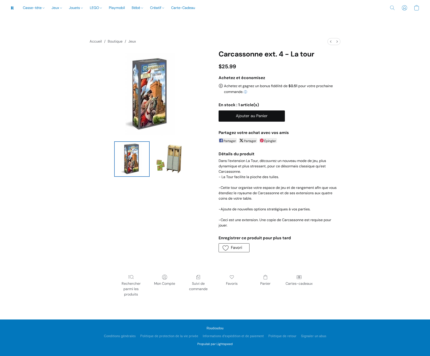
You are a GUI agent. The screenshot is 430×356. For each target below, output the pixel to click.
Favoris (232, 283)
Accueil (96, 41)
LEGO (95, 7)
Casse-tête (33, 7)
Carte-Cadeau (183, 7)
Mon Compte (164, 283)
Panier (265, 283)
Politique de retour (282, 336)
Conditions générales (120, 336)
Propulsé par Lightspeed (215, 344)
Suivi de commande (198, 286)
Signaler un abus (313, 336)
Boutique (115, 41)
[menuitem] (331, 41)
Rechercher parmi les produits (131, 289)
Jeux (56, 7)
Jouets (75, 7)
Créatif (156, 7)
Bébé (136, 7)
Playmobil (117, 7)
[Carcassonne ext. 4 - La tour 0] (132, 159)
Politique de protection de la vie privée (169, 336)
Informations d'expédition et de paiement (233, 336)
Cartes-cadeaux (299, 283)
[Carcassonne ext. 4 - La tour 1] (169, 159)
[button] (12, 7)
